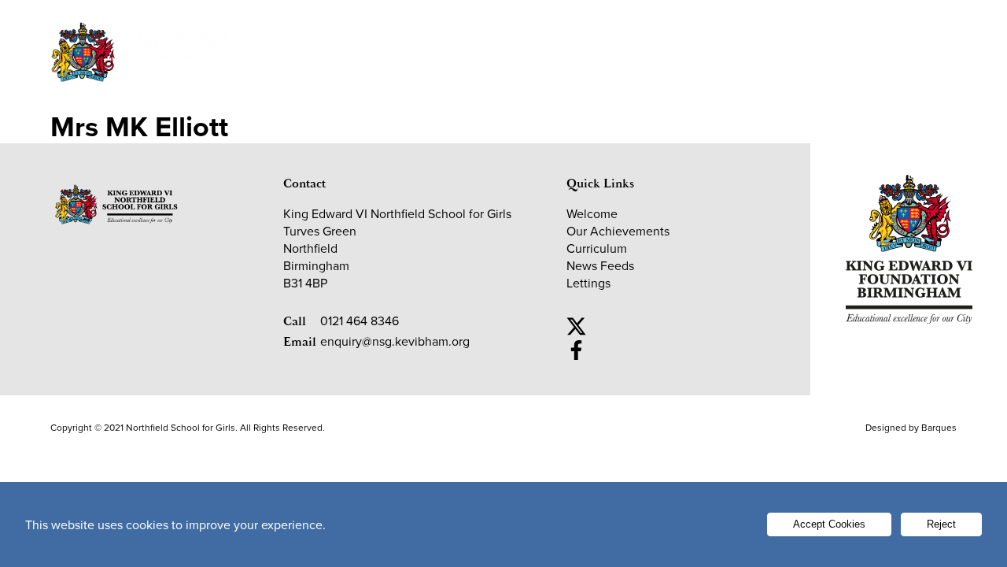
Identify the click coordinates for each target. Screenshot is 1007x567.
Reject (941, 524)
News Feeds (600, 265)
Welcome (333, 69)
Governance (691, 69)
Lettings (850, 26)
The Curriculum (565, 78)
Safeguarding (663, 26)
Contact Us (914, 78)
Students (457, 26)
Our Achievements (434, 78)
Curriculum (596, 248)
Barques (939, 427)
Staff (764, 26)
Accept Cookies (829, 524)
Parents (554, 26)
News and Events (788, 78)
